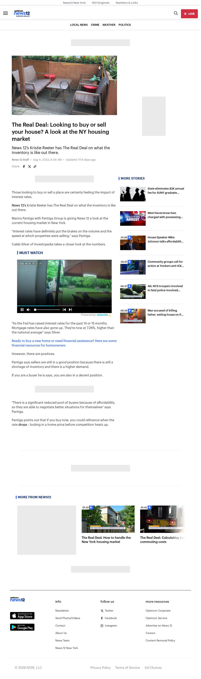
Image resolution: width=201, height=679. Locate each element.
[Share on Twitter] (29, 166)
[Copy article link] (35, 166)
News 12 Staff (20, 159)
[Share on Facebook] (24, 166)
